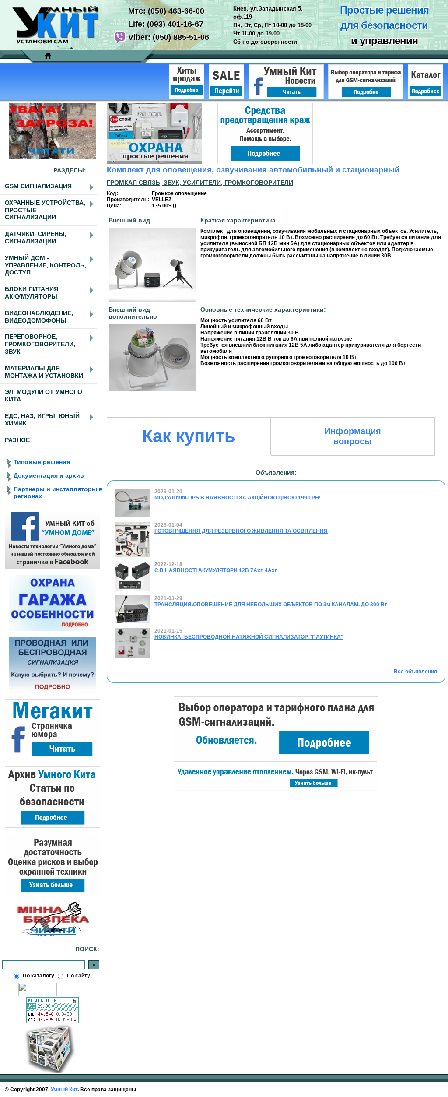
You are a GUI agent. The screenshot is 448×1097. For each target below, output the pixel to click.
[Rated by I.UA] (37, 995)
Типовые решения (42, 461)
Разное (17, 439)
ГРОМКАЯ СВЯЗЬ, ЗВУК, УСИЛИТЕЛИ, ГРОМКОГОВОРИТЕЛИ (200, 182)
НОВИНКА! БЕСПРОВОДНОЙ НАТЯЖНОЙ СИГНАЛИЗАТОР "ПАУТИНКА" (248, 637)
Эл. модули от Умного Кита (43, 395)
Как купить (188, 436)
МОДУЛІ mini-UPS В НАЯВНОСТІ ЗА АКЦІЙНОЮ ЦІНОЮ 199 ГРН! (237, 498)
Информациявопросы (352, 436)
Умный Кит (64, 1089)
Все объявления (415, 671)
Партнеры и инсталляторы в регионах (58, 492)
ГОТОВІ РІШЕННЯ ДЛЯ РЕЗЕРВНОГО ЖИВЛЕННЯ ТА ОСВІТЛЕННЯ (241, 531)
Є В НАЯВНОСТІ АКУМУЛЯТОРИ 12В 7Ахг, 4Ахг (215, 570)
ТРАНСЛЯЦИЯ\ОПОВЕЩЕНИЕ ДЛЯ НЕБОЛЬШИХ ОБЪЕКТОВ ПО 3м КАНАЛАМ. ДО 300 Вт (270, 604)
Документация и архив (49, 475)
